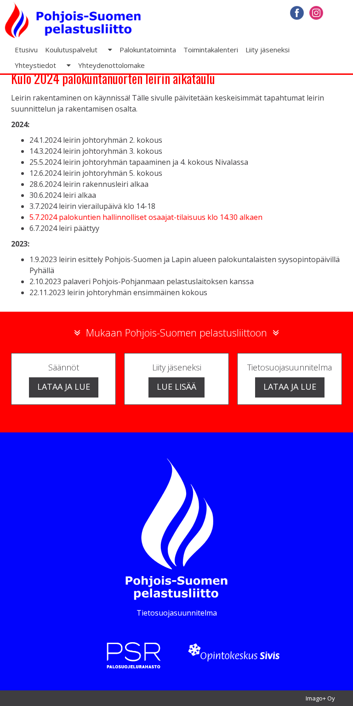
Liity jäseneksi (267, 49)
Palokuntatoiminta (148, 49)
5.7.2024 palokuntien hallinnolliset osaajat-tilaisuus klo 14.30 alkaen (145, 217)
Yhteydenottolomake (111, 65)
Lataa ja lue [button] (63, 386)
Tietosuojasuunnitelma (177, 613)
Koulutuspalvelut (71, 49)
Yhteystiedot (35, 65)
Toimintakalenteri (210, 49)
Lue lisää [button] (176, 386)
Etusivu (26, 49)
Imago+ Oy (320, 698)
